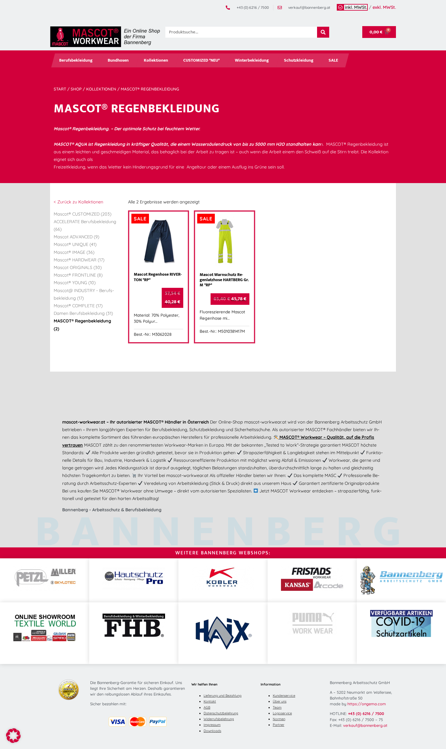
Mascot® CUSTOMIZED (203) (82, 214)
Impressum (212, 725)
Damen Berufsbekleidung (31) (83, 313)
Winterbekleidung (252, 60)
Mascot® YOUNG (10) (75, 282)
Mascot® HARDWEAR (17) (79, 260)
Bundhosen (118, 60)
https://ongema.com (366, 703)
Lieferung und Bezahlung (223, 695)
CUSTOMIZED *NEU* (201, 60)
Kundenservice (284, 695)
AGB (207, 707)
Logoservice (282, 713)
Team (277, 707)
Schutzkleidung (298, 60)
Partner (278, 725)
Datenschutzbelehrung (221, 713)
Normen (279, 719)
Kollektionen (156, 60)
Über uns (279, 701)
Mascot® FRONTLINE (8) (78, 275)
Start (60, 89)
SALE (333, 60)
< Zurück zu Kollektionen (78, 202)
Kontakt (210, 701)
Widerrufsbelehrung (219, 719)
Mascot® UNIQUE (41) (75, 244)
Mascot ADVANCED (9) (76, 237)
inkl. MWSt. (356, 7)
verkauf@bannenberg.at (365, 725)
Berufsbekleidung (76, 60)
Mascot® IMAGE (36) (74, 252)
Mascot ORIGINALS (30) (78, 267)
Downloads (212, 731)
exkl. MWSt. (384, 7)
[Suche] (323, 32)
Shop (76, 89)
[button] (13, 735)
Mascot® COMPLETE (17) (78, 305)
